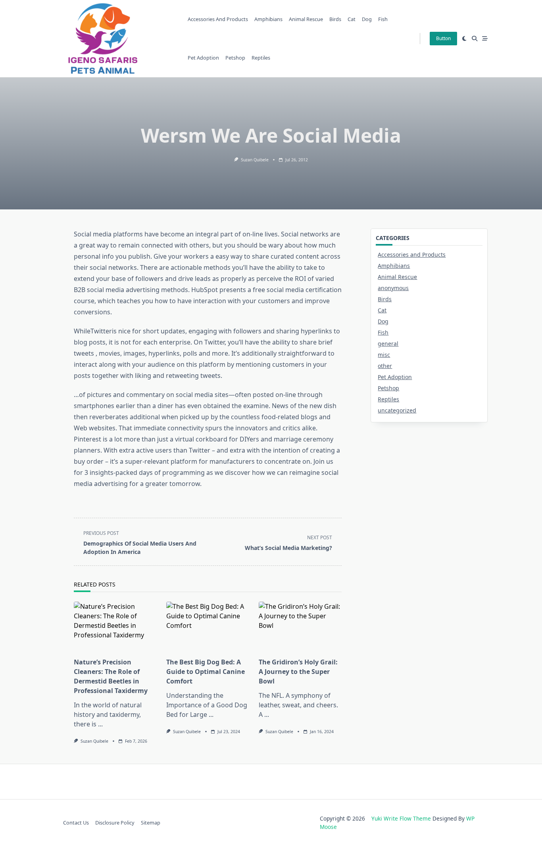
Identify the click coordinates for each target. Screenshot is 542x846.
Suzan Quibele (255, 160)
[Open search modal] (474, 38)
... (100, 724)
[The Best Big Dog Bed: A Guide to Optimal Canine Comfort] (207, 627)
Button (443, 38)
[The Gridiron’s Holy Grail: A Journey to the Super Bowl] (300, 627)
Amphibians (268, 19)
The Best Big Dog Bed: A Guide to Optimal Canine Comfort (205, 671)
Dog (367, 19)
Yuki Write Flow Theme (401, 818)
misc (384, 354)
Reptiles (261, 57)
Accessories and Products (218, 19)
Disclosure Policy (115, 822)
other (385, 366)
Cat (352, 19)
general (388, 343)
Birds (335, 19)
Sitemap (150, 822)
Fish (383, 19)
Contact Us (76, 822)
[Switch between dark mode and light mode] (464, 38)
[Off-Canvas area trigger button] (485, 38)
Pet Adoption (203, 57)
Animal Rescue (306, 19)
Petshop (235, 57)
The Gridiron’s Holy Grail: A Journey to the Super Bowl (298, 671)
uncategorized (397, 410)
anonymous (393, 288)
